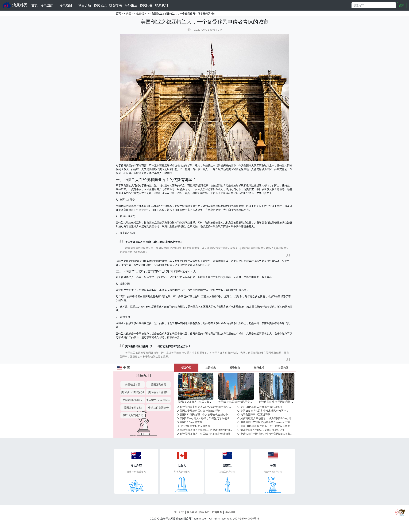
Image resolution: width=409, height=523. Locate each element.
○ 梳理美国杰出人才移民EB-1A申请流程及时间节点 (206, 429)
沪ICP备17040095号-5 (245, 518)
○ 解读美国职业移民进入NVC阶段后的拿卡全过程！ (206, 406)
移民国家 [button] (47, 5)
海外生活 (130, 5)
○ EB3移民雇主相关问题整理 (193, 426)
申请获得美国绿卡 (158, 407)
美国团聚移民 (158, 384)
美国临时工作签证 (158, 392)
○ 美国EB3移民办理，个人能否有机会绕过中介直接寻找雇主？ (212, 414)
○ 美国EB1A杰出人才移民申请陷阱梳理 (259, 406)
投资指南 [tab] (235, 367)
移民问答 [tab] (283, 367)
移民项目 (143, 375)
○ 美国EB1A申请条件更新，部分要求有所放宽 (263, 426)
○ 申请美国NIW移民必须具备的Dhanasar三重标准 (266, 422)
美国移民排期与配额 (132, 392)
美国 (128, 13)
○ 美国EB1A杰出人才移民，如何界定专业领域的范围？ (208, 418)
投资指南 (115, 5)
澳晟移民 (20, 5)
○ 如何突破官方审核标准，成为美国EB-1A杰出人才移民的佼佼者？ (275, 418)
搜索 (401, 5)
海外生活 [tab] (259, 367)
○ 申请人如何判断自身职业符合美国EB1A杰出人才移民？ (270, 433)
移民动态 (100, 5)
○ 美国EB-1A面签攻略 (189, 422)
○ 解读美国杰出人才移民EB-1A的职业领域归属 (203, 433)
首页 (35, 5)
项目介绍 (84, 5)
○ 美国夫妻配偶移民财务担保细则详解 (199, 410)
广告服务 (217, 512)
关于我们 (179, 512)
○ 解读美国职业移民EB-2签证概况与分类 (261, 429)
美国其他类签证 (133, 407)
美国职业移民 (132, 384)
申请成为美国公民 (133, 415)
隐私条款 (204, 512)
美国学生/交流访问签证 (159, 399)
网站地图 (230, 512)
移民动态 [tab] (210, 367)
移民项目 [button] (66, 5)
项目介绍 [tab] (186, 367)
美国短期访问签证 (133, 399)
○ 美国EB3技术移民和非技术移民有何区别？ (263, 410)
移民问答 (146, 5)
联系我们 (161, 5)
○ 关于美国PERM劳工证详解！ (255, 414)
